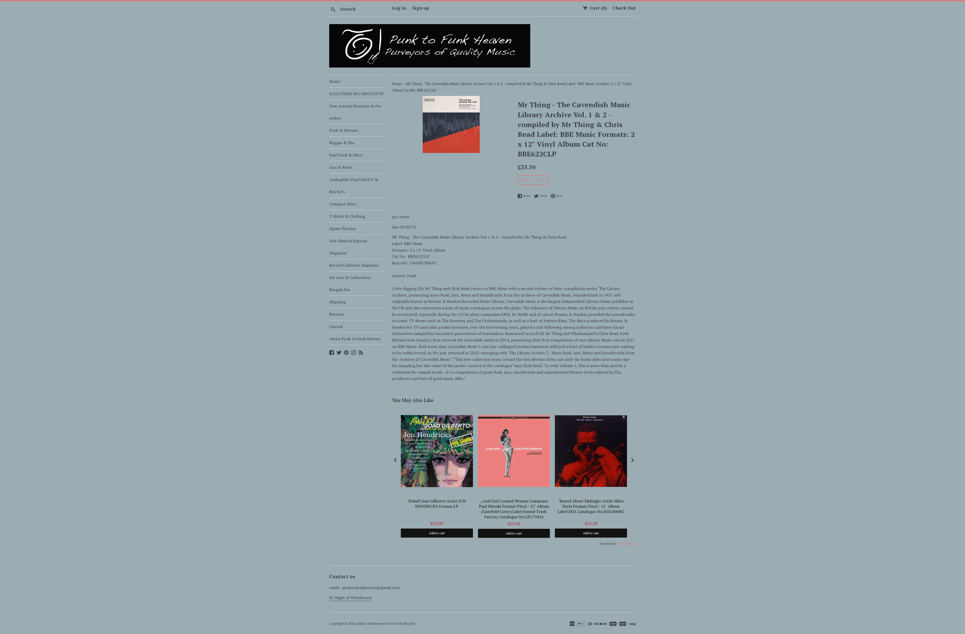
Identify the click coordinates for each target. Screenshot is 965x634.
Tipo (620, 543)
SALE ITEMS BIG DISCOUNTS (356, 93)
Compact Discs (342, 204)
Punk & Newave (343, 130)
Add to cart (437, 533)
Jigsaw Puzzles (342, 228)
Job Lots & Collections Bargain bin (349, 283)
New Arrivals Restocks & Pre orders (355, 112)
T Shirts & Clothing (347, 216)
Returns (336, 314)
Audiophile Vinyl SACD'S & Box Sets (353, 185)
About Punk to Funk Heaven (354, 338)
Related (630, 543)
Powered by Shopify (401, 623)
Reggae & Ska (341, 142)
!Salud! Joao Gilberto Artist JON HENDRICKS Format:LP (437, 503)
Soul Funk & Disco (346, 155)
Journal (336, 326)
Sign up (420, 8)
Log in (399, 8)
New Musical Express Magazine (348, 247)
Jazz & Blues (340, 167)
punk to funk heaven (371, 623)
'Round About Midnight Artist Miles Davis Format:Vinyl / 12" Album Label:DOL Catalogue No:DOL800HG (591, 506)
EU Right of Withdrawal (350, 597)
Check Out (624, 8)
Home (334, 81)
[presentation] (395, 460)
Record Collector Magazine (353, 265)
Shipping (337, 302)
